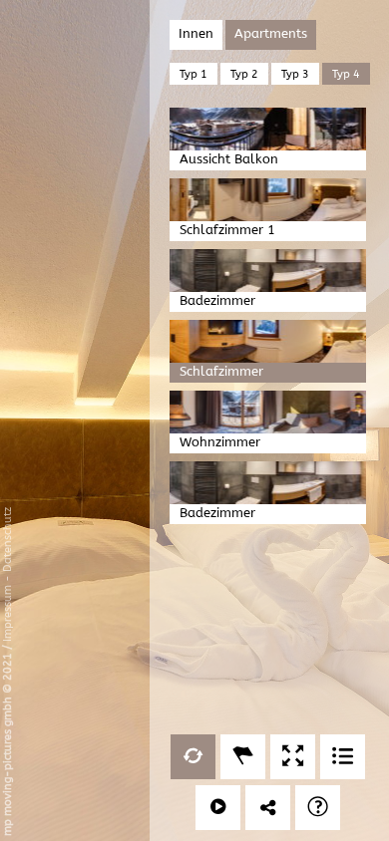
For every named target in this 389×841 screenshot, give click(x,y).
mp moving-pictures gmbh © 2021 (7, 743)
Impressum (7, 613)
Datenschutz (7, 539)
